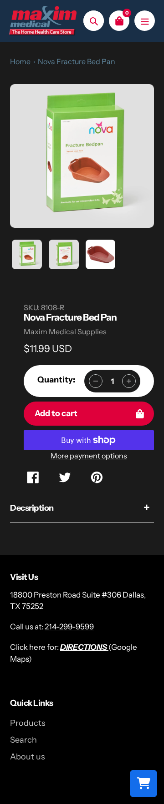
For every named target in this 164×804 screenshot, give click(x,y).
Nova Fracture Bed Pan (76, 61)
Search (23, 740)
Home (20, 61)
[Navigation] (144, 20)
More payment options (89, 455)
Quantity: (56, 380)
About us (27, 757)
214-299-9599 (69, 626)
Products (28, 723)
